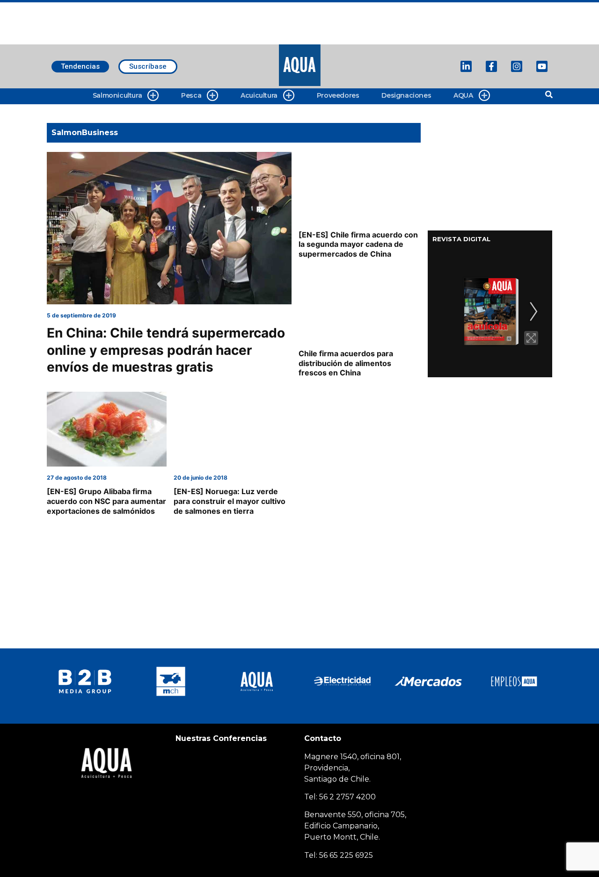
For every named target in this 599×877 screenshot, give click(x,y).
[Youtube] (542, 66)
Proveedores (338, 95)
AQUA (463, 95)
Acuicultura (259, 95)
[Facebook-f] (491, 66)
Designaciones (406, 95)
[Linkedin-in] (466, 66)
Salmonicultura (117, 95)
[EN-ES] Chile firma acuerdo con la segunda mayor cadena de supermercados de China (358, 244)
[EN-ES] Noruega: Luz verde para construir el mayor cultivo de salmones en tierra (229, 501)
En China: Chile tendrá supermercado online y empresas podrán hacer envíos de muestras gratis (166, 350)
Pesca (191, 95)
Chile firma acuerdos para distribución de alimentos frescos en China (346, 363)
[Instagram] (516, 66)
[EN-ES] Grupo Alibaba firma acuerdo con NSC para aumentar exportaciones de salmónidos (106, 501)
